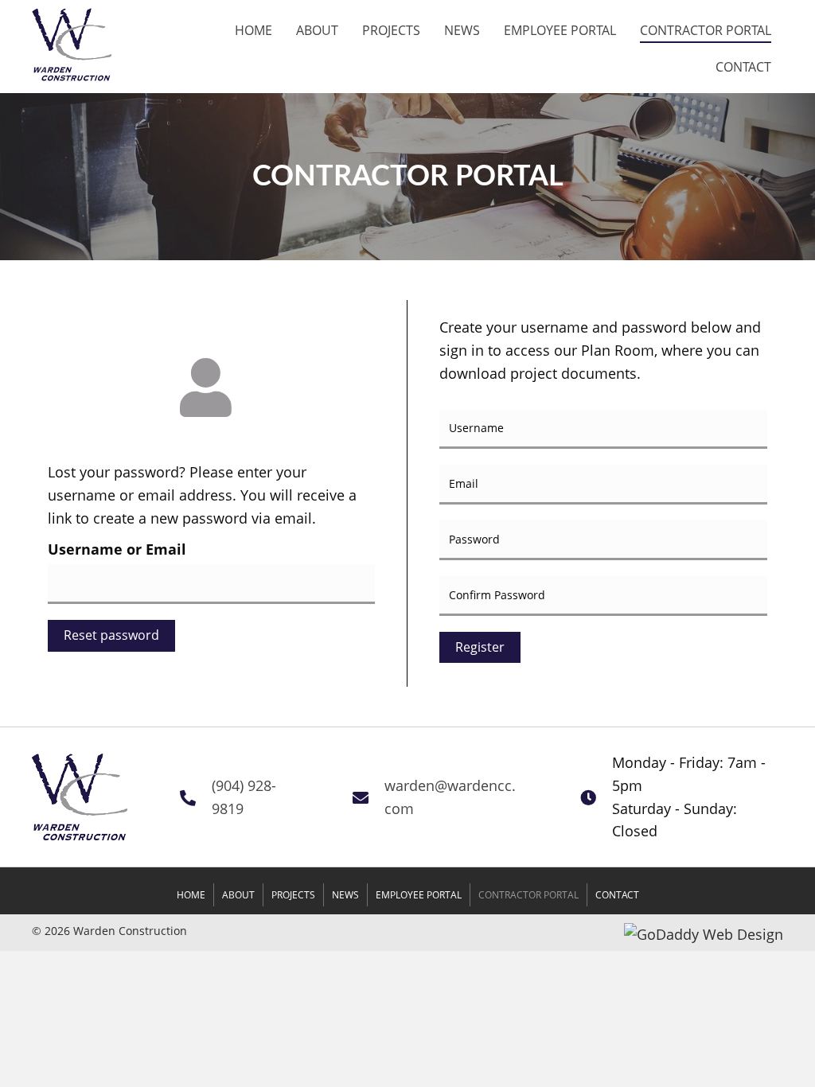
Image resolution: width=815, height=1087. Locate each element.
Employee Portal (419, 895)
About (238, 895)
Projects (293, 895)
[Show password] (753, 540)
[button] (480, 647)
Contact (617, 895)
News (345, 895)
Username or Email (117, 549)
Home (191, 895)
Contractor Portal (528, 895)
